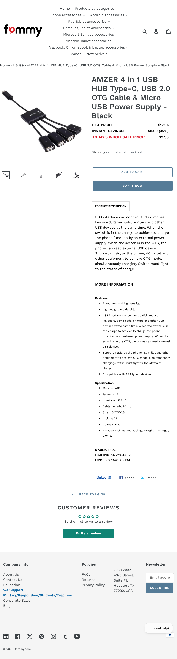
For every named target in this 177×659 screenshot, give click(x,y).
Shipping (98, 152)
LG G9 (18, 65)
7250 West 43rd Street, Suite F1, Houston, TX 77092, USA (124, 580)
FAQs (86, 574)
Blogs (7, 606)
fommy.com (23, 649)
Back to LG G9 (91, 494)
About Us (11, 574)
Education (11, 585)
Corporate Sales (16, 600)
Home (5, 65)
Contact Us (12, 580)
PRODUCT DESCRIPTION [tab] (110, 206)
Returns (88, 580)
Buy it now (133, 185)
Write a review (88, 533)
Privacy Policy (93, 585)
